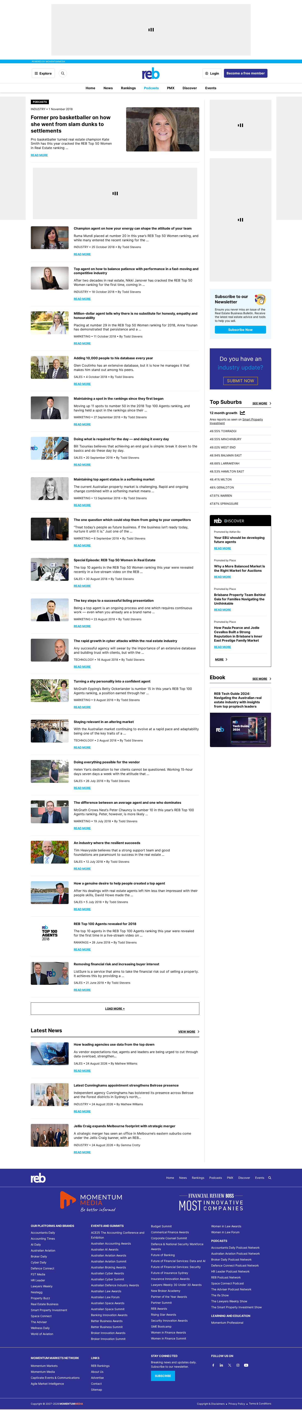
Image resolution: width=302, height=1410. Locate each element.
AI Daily (36, 1244)
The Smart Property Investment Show (236, 1307)
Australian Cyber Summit (107, 1279)
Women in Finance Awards (168, 1332)
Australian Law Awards (106, 1291)
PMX (170, 88)
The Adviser (39, 1322)
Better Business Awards (106, 1321)
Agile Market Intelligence (47, 1383)
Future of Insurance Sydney (169, 1273)
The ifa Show (220, 1295)
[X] (230, 1365)
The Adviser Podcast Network (231, 1289)
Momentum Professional (227, 1322)
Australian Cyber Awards (107, 1273)
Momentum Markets (44, 1365)
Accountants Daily (43, 1232)
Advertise (97, 1377)
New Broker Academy (165, 1290)
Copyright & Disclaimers (211, 1403)
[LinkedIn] (221, 1365)
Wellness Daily (40, 1328)
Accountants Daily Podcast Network (235, 1247)
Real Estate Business (44, 1304)
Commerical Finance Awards (170, 1232)
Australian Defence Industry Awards (115, 1285)
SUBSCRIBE (163, 1376)
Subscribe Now (240, 330)
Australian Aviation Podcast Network (235, 1253)
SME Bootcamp (161, 1326)
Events (210, 88)
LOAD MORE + (115, 1008)
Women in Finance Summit (168, 1338)
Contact (96, 1383)
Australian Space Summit (107, 1309)
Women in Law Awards (226, 1226)
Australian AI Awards (104, 1249)
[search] (269, 1177)
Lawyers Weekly (42, 1286)
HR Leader (38, 1280)
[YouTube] (246, 1365)
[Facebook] (213, 1365)
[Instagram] (238, 1365)
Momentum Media (43, 1371)
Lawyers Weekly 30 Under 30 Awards (176, 1284)
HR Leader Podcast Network (230, 1271)
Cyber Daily (38, 1262)
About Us (97, 1371)
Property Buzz (40, 1298)
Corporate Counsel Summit (169, 1238)
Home (90, 88)
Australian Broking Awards (108, 1267)
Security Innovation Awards (169, 1320)
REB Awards (159, 1308)
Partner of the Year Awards (169, 1296)
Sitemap (96, 1389)
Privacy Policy (236, 1403)
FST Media (38, 1274)
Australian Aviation (43, 1250)
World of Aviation (42, 1334)
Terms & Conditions (260, 1403)
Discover (190, 88)
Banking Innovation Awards (109, 1315)
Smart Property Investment (49, 1310)
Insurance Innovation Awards (170, 1279)
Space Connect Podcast (227, 1283)
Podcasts (151, 88)
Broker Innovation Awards (108, 1333)
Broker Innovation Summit (108, 1339)
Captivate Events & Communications (55, 1377)
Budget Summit (161, 1226)
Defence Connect (42, 1268)
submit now (240, 380)
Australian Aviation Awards (108, 1255)
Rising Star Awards (163, 1314)
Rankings (128, 88)
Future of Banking (163, 1255)
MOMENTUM (55, 61)
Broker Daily (39, 1256)
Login (214, 73)
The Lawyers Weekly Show (229, 1301)
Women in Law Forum (225, 1232)
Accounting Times (43, 1238)
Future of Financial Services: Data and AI (178, 1261)
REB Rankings (100, 1365)
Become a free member (246, 73)
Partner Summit (161, 1302)
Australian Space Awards (107, 1303)
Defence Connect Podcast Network (235, 1265)
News (108, 88)
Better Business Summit (107, 1327)
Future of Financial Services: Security (176, 1267)
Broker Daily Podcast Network (231, 1259)
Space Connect (41, 1316)
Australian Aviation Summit (108, 1261)
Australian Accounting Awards (111, 1243)
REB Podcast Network (226, 1277)
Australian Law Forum (105, 1297)
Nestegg (37, 1292)
